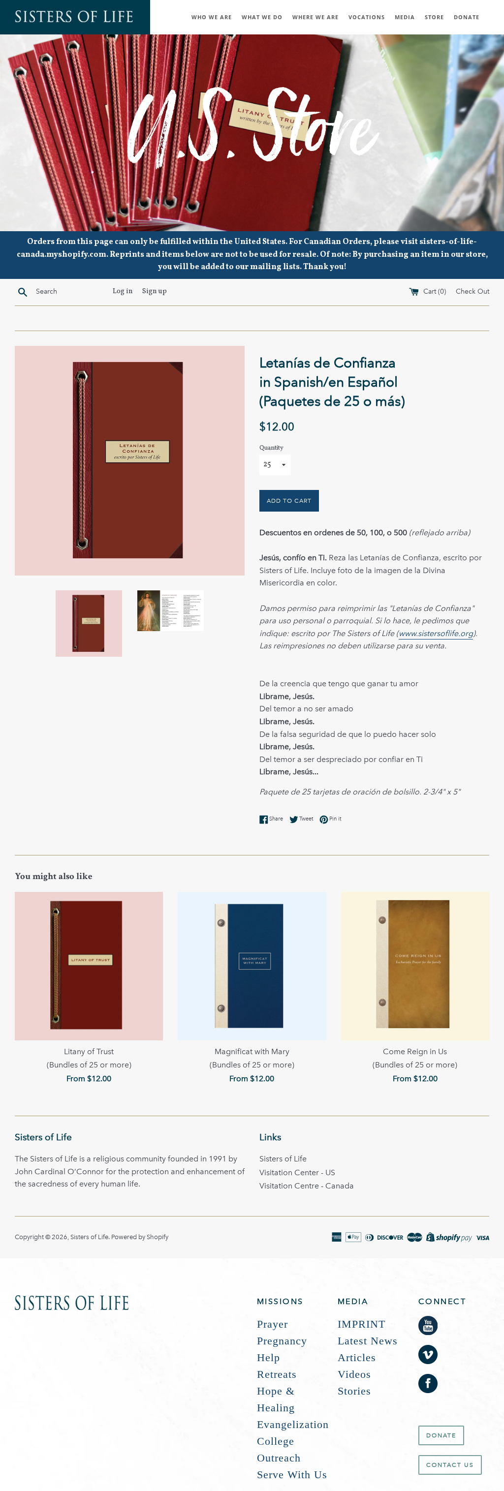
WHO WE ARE (211, 17)
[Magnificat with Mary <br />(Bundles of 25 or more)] (252, 966)
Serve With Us (292, 1474)
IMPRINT (361, 1324)
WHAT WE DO (262, 17)
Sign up (154, 291)
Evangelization (293, 1424)
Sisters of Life (283, 1158)
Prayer (272, 1324)
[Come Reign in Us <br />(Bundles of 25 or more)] (415, 966)
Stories (354, 1391)
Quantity (271, 448)
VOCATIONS (366, 17)
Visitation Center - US (297, 1172)
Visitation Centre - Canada (306, 1185)
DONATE (466, 17)
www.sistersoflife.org (436, 633)
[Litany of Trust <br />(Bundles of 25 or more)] (89, 966)
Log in (123, 291)
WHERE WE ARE (315, 17)
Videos (354, 1374)
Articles (357, 1357)
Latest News (368, 1341)
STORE (434, 17)
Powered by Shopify (139, 1237)
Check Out (472, 291)
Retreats (277, 1374)
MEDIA (405, 17)
